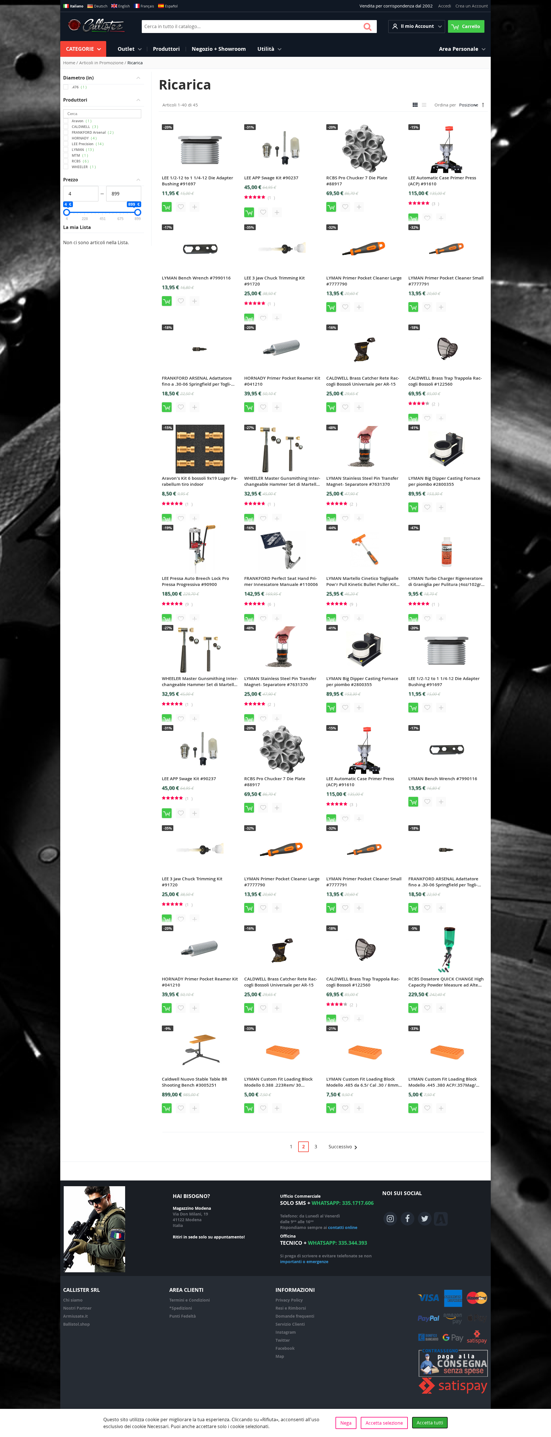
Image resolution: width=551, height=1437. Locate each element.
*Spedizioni (180, 1308)
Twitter (283, 1340)
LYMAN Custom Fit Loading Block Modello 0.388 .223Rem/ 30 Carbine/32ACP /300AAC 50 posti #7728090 (278, 1082)
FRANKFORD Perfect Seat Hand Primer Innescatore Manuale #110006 (281, 581)
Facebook (285, 1348)
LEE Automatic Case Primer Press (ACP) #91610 (442, 181)
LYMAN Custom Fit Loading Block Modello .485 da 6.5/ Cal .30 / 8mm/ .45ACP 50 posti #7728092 (363, 1082)
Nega (346, 1423)
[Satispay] (453, 1393)
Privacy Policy (289, 1300)
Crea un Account (471, 6)
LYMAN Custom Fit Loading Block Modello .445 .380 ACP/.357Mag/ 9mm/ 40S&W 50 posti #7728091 (442, 1082)
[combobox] (259, 26)
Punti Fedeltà (182, 1316)
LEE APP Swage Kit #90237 (271, 178)
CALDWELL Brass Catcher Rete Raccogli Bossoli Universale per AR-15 (362, 381)
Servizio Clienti (290, 1324)
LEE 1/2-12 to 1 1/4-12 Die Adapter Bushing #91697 (197, 181)
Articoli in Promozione (102, 62)
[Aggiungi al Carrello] (167, 207)
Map (280, 1356)
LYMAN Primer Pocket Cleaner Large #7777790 (364, 281)
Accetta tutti (430, 1422)
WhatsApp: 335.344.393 (337, 1242)
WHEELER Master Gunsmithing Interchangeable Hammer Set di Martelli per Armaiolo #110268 (282, 481)
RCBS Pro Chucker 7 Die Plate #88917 (356, 181)
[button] (416, 26)
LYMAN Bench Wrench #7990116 (196, 278)
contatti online (342, 1227)
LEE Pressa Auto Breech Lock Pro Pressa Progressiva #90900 (195, 581)
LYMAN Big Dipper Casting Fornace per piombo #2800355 (444, 481)
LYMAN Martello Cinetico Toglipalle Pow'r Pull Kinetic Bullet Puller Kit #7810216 (362, 581)
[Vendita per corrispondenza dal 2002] (96, 26)
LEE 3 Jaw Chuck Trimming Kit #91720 (274, 281)
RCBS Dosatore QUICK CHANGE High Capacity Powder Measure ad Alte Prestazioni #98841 (446, 982)
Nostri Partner (77, 1308)
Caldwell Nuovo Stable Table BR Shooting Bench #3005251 (194, 1082)
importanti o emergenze (304, 1261)
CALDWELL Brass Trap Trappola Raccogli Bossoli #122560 (445, 381)
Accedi (444, 6)
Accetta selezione (384, 1423)
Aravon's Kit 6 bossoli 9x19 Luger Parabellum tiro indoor (200, 481)
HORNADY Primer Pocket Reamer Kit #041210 (282, 381)
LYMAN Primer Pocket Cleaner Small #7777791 (446, 281)
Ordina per (445, 105)
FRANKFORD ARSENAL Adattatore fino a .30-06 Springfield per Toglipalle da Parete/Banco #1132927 (197, 381)
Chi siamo (73, 1300)
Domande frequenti (295, 1316)
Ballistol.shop (76, 1324)
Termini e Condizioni (189, 1300)
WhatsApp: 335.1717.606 (343, 1203)
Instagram (286, 1332)
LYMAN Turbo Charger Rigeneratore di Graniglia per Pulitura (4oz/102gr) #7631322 (445, 581)
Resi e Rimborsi (291, 1308)
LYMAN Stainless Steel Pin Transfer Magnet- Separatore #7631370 (362, 481)
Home (69, 62)
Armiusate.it (75, 1316)
